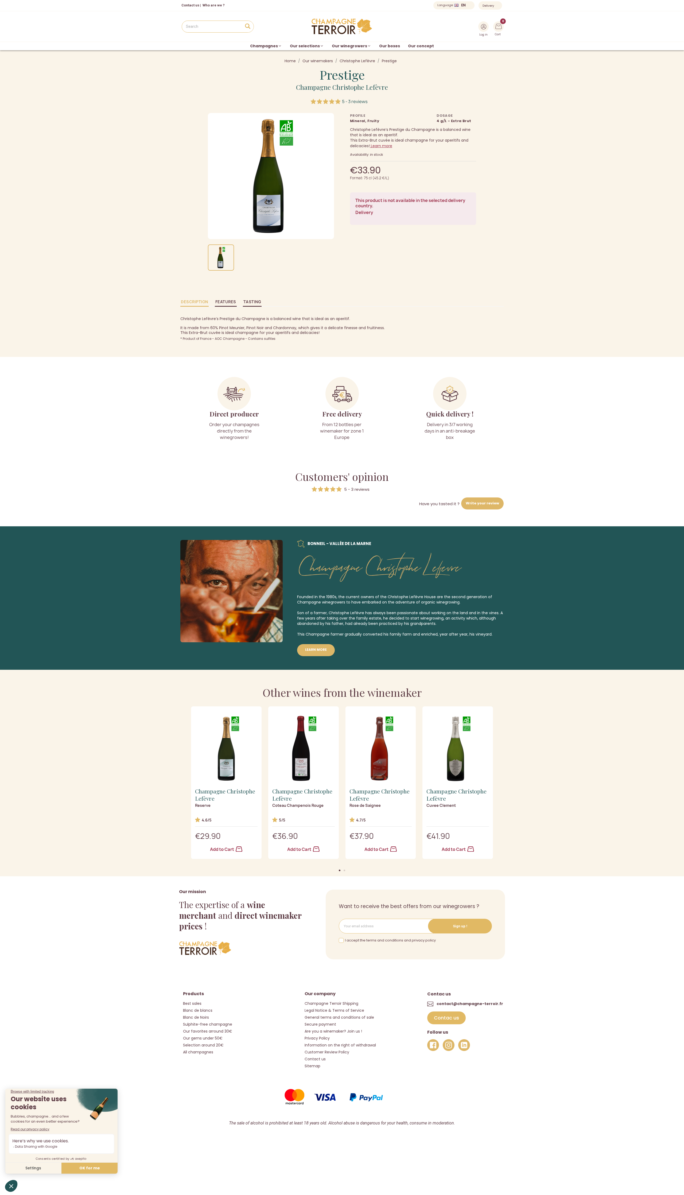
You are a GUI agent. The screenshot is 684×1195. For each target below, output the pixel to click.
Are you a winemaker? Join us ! (333, 1031)
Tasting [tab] (252, 301)
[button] (339, 870)
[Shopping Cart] (499, 26)
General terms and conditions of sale (339, 1017)
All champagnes (198, 1052)
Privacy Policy (317, 1038)
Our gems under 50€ (203, 1038)
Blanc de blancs (197, 1010)
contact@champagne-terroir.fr (470, 1003)
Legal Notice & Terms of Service (334, 1010)
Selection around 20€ (203, 1045)
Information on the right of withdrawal (340, 1045)
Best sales (192, 1003)
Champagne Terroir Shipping (331, 1003)
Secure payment (320, 1024)
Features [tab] (225, 301)
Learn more (381, 146)
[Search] (248, 26)
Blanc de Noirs (196, 1017)
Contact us (190, 5)
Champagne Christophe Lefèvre (342, 87)
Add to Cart (222, 849)
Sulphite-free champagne (207, 1024)
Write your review (482, 503)
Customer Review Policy (327, 1052)
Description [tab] (194, 301)
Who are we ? (214, 5)
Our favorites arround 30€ (207, 1031)
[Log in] (483, 26)
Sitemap (312, 1066)
